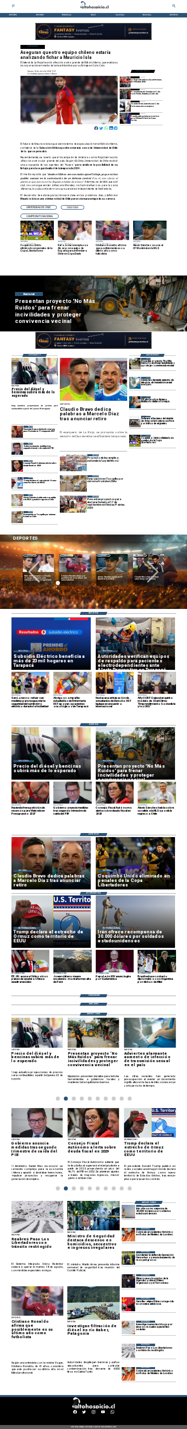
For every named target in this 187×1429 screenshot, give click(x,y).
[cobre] (128, 1234)
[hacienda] (17, 431)
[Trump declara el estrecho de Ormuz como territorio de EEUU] (17, 483)
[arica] (135, 421)
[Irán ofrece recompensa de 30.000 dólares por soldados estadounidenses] (128, 1211)
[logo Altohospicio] (93, 9)
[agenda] (128, 1281)
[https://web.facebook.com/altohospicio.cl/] (75, 1414)
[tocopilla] (17, 517)
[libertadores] (128, 1350)
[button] (38, 207)
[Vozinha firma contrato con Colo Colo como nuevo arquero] (125, 106)
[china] (128, 1304)
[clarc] (125, 118)
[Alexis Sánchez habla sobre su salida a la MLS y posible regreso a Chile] (17, 500)
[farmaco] (135, 402)
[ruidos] (135, 363)
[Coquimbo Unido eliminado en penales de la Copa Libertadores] (135, 440)
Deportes (30, 555)
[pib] (17, 448)
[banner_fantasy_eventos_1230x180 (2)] (93, 39)
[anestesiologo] (128, 1327)
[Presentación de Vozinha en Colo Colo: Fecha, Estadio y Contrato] (125, 94)
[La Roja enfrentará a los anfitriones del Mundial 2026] (125, 81)
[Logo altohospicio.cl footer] (92, 1408)
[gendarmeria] (128, 1258)
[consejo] (17, 466)
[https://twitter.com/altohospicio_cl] (84, 1414)
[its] (135, 382)
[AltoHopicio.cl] (13, 7)
